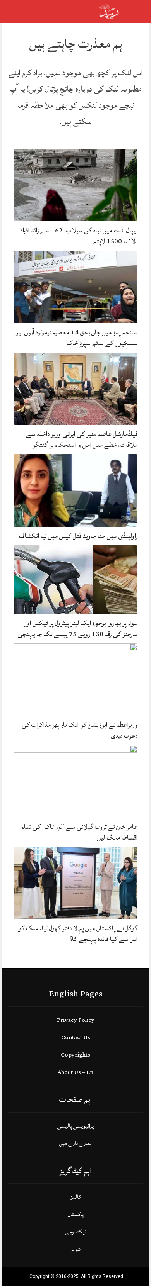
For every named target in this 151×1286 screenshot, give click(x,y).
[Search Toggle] (39, 11)
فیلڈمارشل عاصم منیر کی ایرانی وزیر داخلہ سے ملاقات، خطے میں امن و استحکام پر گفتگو (81, 439)
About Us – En (75, 1072)
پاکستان (76, 1214)
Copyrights (75, 1054)
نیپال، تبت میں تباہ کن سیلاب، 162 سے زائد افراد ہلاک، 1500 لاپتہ (78, 236)
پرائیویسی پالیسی (75, 1126)
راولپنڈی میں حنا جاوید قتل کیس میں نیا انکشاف (78, 536)
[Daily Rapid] (109, 11)
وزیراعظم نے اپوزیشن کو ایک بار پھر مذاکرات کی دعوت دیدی (79, 730)
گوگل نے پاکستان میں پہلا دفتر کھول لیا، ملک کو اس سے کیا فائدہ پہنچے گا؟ (77, 933)
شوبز (75, 1249)
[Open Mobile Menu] (135, 11)
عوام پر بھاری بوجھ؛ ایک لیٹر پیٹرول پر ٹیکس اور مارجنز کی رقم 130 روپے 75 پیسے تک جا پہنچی (77, 628)
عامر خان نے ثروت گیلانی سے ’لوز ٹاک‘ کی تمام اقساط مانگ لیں (79, 832)
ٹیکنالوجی (75, 1231)
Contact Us (75, 1037)
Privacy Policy (75, 1020)
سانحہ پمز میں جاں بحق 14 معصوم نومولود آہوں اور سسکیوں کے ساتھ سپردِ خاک (76, 338)
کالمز (75, 1197)
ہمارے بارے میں (75, 1143)
